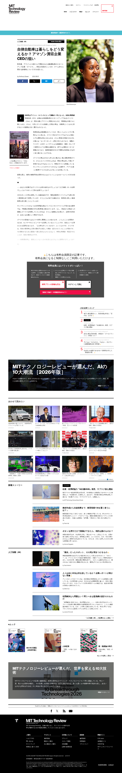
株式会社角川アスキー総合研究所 (43, 758)
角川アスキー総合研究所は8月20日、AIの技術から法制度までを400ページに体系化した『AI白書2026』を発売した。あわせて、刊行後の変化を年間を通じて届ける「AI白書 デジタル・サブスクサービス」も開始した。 (88, 495)
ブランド (65, 738)
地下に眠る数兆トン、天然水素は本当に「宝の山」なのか (98, 313)
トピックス (73, 12)
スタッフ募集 (66, 741)
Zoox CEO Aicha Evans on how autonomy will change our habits (36, 45)
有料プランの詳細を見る (51, 284)
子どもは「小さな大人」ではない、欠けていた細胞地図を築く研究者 (98, 342)
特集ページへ (102, 386)
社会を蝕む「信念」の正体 (106, 648)
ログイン (78, 5)
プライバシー (84, 744)
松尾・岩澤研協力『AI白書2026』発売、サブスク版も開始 (98, 323)
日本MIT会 (101, 744)
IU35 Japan (101, 738)
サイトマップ (30, 744)
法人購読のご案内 (49, 744)
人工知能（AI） (22, 41)
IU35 (65, 12)
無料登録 (104, 10)
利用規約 (82, 741)
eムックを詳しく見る (104, 656)
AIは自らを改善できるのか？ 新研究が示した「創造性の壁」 (99, 350)
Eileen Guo (67, 588)
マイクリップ (87, 5)
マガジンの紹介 (15, 168)
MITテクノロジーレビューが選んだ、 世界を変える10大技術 (59, 670)
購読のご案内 (69, 5)
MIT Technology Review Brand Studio (73, 500)
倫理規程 (82, 738)
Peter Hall (66, 523)
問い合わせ (29, 741)
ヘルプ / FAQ (30, 738)
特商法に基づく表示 (32, 747)
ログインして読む (75, 284)
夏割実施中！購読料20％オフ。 (61, 33)
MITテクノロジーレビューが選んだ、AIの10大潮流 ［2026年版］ (60, 369)
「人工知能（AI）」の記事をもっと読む (98, 618)
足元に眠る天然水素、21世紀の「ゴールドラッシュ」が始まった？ (99, 333)
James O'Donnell (68, 612)
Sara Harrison (67, 565)
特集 (81, 12)
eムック (87, 12)
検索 (95, 5)
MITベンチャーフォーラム (105, 747)
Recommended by (102, 479)
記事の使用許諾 (67, 747)
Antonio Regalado (68, 544)
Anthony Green (24, 76)
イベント (95, 12)
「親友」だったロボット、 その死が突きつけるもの (85, 552)
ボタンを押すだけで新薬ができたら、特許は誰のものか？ (88, 531)
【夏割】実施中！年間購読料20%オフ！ (54, 292)
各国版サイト (102, 741)
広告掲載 (65, 744)
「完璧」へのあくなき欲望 (69, 648)
